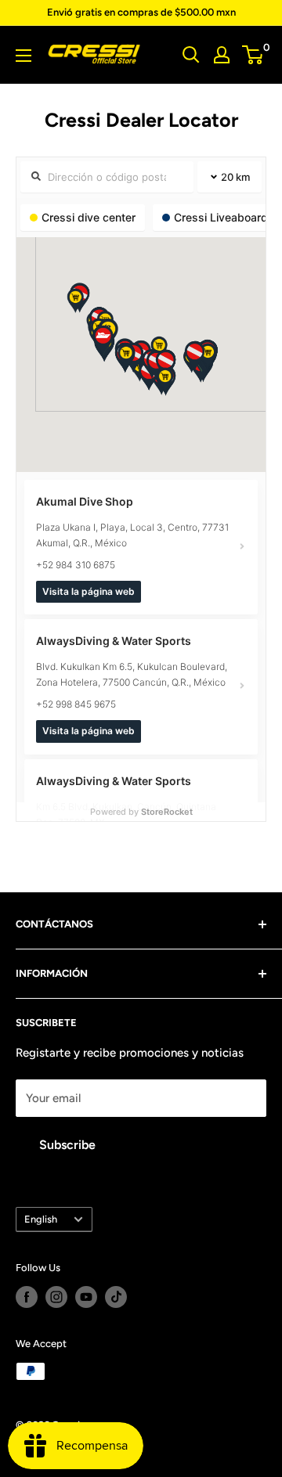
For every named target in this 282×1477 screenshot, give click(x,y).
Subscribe (67, 1144)
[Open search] (191, 54)
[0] (253, 54)
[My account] (222, 54)
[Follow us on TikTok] (116, 1297)
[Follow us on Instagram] (56, 1297)
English (40, 1219)
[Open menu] (23, 55)
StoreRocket (167, 811)
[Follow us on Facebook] (27, 1297)
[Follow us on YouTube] (86, 1297)
